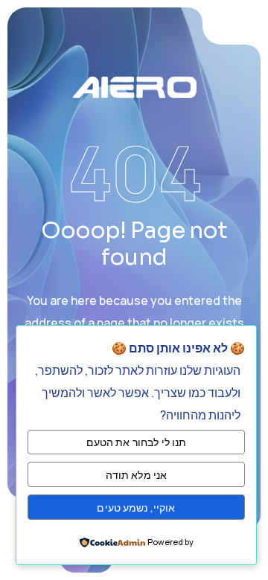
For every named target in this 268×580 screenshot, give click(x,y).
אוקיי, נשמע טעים (136, 507)
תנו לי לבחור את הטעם (136, 442)
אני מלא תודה (137, 475)
